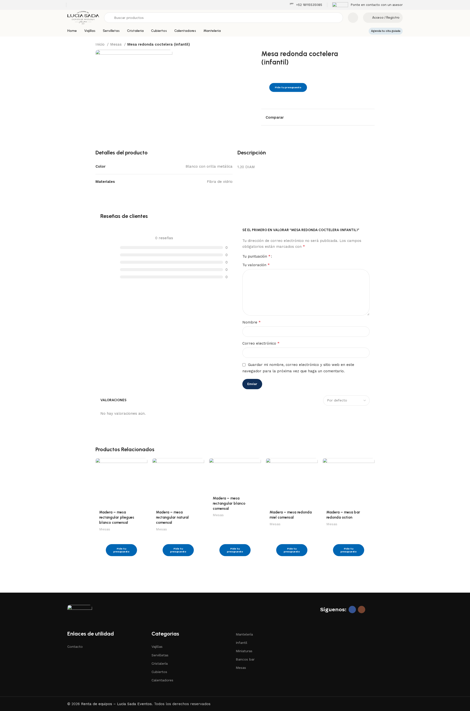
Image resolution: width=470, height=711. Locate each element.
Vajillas (157, 647)
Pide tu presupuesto (288, 87)
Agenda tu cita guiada (385, 31)
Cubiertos (159, 672)
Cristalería (160, 663)
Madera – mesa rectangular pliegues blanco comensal (116, 517)
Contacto (75, 647)
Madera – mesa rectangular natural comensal (172, 517)
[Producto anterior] (362, 44)
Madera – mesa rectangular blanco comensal (229, 503)
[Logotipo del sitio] (83, 17)
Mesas (116, 44)
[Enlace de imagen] (79, 610)
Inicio (100, 44)
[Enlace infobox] (306, 5)
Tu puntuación (256, 256)
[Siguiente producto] (372, 44)
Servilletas (160, 655)
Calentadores (162, 680)
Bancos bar (245, 659)
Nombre (251, 322)
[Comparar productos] (353, 18)
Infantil (241, 643)
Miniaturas (244, 651)
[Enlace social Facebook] (352, 609)
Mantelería (244, 634)
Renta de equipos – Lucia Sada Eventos (116, 704)
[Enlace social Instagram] (361, 609)
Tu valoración (256, 264)
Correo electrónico (261, 343)
